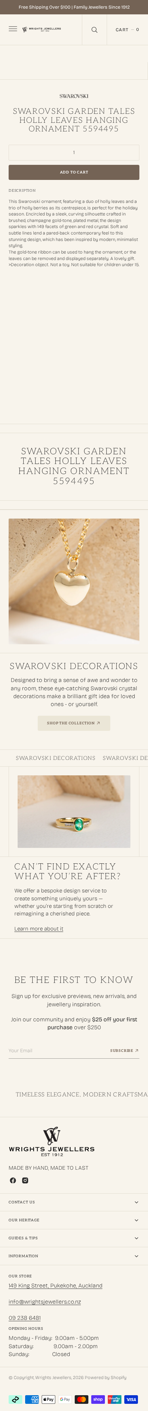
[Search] (94, 29)
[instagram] (25, 1180)
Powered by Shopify (105, 1377)
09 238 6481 (25, 1317)
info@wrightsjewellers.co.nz (45, 1301)
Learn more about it (38, 928)
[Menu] (12, 29)
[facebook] (13, 1180)
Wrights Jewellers (53, 1377)
